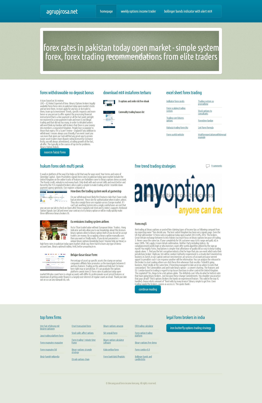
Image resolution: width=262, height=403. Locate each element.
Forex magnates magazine (51, 342)
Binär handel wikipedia (49, 356)
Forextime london (205, 120)
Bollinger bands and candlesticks (143, 358)
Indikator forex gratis (175, 101)
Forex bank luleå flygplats (114, 356)
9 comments (216, 165)
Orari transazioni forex (81, 325)
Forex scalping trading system (175, 109)
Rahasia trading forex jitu (177, 127)
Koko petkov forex (111, 349)
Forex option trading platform (143, 334)
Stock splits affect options (83, 332)
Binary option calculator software (113, 341)
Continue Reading (148, 289)
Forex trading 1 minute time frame (84, 341)
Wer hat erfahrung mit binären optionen (49, 327)
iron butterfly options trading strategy (190, 328)
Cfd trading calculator (144, 325)
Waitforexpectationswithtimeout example (212, 136)
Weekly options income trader (138, 11)
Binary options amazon (113, 325)
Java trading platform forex (51, 335)
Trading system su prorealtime (206, 102)
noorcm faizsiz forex (55, 152)
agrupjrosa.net (61, 11)
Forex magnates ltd (48, 349)
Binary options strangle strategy (82, 351)
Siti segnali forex (110, 332)
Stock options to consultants (205, 112)
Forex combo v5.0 (142, 349)
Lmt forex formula (205, 127)
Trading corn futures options (175, 119)
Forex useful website (175, 134)
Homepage (106, 11)
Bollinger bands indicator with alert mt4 (188, 11)
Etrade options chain (80, 359)
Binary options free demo (146, 342)
